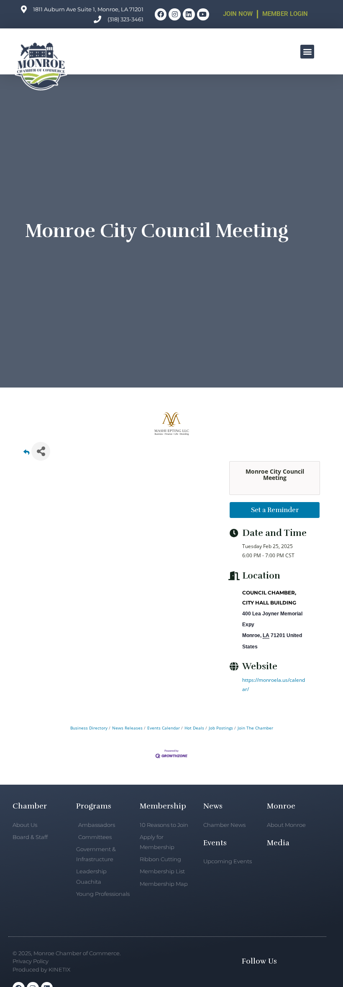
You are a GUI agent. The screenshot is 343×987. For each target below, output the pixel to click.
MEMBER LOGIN (285, 14)
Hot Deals (194, 728)
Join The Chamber (255, 728)
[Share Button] (40, 451)
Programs (93, 806)
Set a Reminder (275, 510)
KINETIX (59, 969)
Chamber (30, 806)
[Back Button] (26, 454)
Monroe (281, 806)
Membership (163, 806)
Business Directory (89, 728)
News (213, 806)
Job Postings (221, 728)
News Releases (127, 728)
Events (215, 842)
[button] (307, 52)
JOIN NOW (238, 14)
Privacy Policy (31, 961)
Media (278, 842)
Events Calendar (163, 728)
